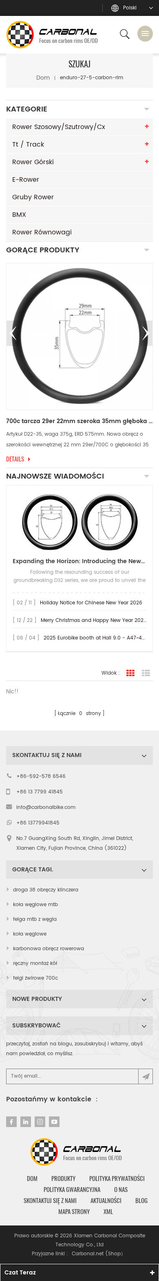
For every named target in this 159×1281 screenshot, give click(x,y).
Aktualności (106, 1200)
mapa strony (74, 1211)
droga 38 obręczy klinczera (45, 890)
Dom (43, 77)
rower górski (33, 162)
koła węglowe (29, 934)
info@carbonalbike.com (45, 807)
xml (108, 1211)
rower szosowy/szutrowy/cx (58, 127)
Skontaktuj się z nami (50, 1200)
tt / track (28, 144)
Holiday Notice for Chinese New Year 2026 (91, 603)
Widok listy (146, 673)
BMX (19, 214)
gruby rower (33, 197)
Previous (13, 333)
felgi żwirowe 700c (35, 978)
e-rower (25, 179)
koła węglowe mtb (35, 905)
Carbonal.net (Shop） (99, 1254)
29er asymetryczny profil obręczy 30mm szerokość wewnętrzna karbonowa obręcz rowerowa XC (84, 421)
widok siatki (130, 673)
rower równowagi (42, 232)
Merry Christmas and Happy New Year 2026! (95, 620)
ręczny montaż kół (35, 963)
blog (141, 1200)
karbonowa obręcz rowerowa (48, 949)
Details (20, 459)
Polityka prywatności (117, 1178)
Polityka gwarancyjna (72, 1189)
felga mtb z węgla (35, 919)
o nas (121, 1189)
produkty (63, 1178)
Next (145, 333)
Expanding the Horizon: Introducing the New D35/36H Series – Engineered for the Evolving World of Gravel (79, 561)
